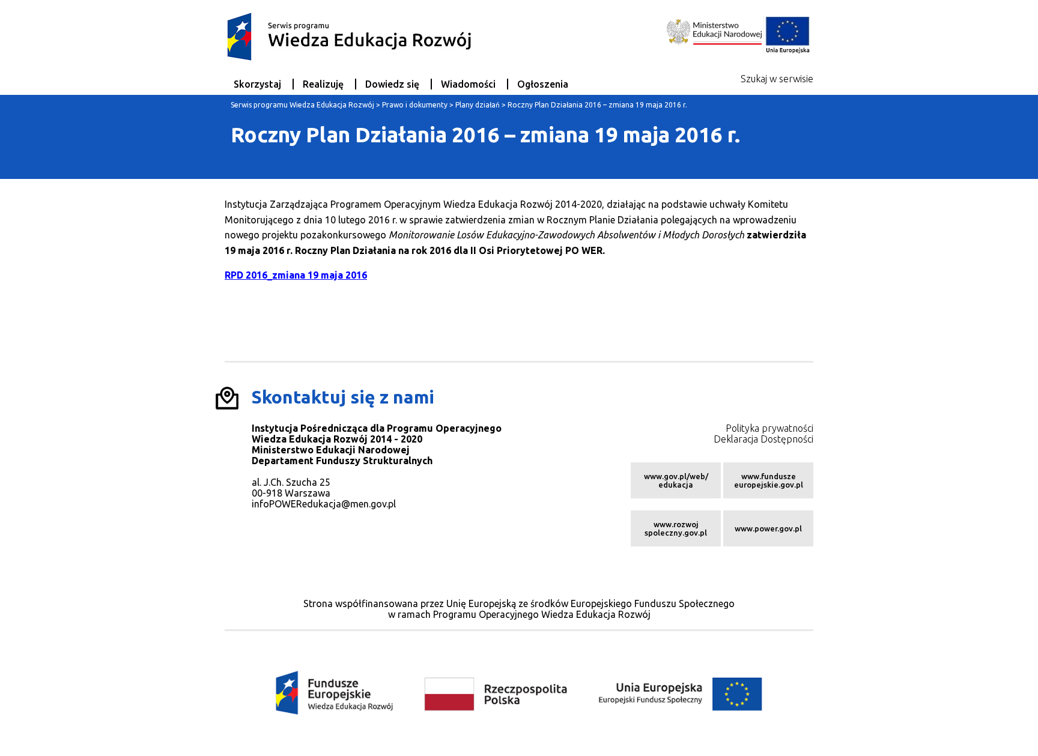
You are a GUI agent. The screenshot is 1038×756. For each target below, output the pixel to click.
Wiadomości (468, 84)
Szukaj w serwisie (777, 78)
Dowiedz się (392, 84)
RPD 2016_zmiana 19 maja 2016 (296, 275)
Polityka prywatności (769, 428)
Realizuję (323, 84)
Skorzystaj (257, 84)
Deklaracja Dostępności (763, 439)
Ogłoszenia (542, 84)
